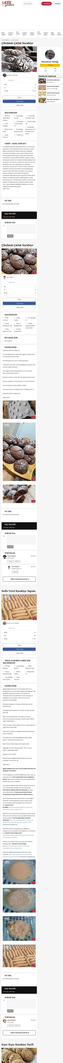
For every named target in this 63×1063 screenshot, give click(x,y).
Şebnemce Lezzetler (51, 95)
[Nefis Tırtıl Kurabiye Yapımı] (42, 87)
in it (35, 70)
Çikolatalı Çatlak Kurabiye (54, 80)
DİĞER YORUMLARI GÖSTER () (19, 579)
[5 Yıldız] (13, 207)
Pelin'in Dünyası (11, 556)
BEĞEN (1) (17, 561)
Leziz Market (59, 33)
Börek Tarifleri (3, 33)
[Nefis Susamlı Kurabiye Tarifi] (42, 93)
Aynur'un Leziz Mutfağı (52, 88)
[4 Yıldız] (10, 207)
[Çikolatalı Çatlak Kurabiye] (42, 81)
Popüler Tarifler (46, 33)
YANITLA (10, 561)
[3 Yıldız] (8, 207)
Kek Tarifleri (18, 33)
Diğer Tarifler (53, 33)
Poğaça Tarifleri (32, 33)
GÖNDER (10, 236)
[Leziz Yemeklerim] (8, 4)
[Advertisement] (31, 18)
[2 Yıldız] (6, 207)
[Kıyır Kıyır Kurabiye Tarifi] (42, 100)
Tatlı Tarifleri (39, 33)
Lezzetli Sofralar (11, 1020)
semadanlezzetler (51, 101)
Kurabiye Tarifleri (24, 33)
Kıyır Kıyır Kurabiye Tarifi (54, 99)
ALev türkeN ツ (16, 566)
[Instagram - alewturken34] (35, 277)
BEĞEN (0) (15, 572)
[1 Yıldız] (4, 207)
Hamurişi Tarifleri (10, 33)
